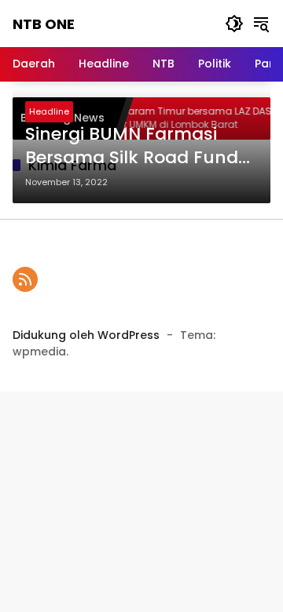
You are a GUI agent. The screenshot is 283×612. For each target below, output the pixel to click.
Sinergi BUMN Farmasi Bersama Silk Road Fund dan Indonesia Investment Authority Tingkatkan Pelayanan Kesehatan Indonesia (141, 146)
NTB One (44, 24)
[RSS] (25, 279)
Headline (49, 111)
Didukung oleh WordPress (86, 335)
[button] (234, 23)
